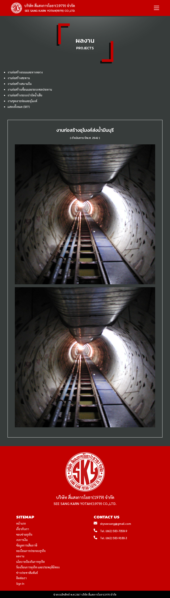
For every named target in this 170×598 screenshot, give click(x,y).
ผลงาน (20, 556)
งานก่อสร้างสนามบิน (20, 84)
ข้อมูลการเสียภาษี (26, 545)
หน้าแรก (21, 523)
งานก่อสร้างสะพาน (19, 78)
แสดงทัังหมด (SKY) (19, 107)
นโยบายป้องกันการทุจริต (30, 562)
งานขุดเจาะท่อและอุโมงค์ (22, 101)
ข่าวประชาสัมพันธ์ (27, 573)
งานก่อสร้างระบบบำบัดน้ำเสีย (25, 95)
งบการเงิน (22, 540)
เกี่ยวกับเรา (22, 529)
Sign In (20, 583)
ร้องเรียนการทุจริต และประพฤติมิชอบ (38, 567)
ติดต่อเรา (21, 578)
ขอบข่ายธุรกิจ (24, 534)
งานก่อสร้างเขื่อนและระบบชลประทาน (30, 89)
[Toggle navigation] (156, 8)
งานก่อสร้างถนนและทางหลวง (25, 72)
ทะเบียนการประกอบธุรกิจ (31, 551)
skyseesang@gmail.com (115, 523)
